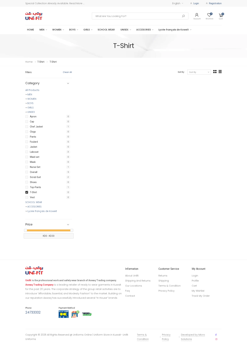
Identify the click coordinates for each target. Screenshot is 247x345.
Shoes (33, 182)
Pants (33, 136)
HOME (30, 29)
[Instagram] (216, 339)
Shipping (163, 280)
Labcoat (34, 152)
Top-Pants (35, 187)
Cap (32, 121)
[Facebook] (216, 335)
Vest (32, 197)
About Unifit (132, 275)
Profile (195, 280)
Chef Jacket (36, 126)
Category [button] (32, 83)
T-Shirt (33, 192)
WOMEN (56, 29)
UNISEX (124, 29)
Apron (33, 116)
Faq (127, 290)
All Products (32, 90)
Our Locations (133, 285)
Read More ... (77, 3)
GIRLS (86, 29)
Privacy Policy (166, 290)
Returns (162, 275)
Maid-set (34, 157)
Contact (130, 296)
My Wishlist (198, 290)
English (176, 3)
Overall (33, 172)
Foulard (34, 141)
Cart (194, 285)
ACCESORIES (143, 29)
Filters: (28, 72)
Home (29, 61)
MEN (41, 29)
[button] (221, 16)
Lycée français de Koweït (173, 29)
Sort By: (181, 72)
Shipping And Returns (138, 280)
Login (195, 275)
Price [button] (28, 224)
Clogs (33, 131)
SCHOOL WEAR (106, 29)
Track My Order (201, 296)
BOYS (72, 29)
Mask (33, 162)
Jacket (33, 146)
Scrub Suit (35, 177)
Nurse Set (35, 167)
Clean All (67, 72)
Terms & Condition (169, 285)
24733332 (32, 312)
